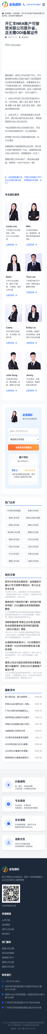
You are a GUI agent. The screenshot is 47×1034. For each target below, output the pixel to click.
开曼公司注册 (33, 554)
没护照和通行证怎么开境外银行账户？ (13, 180)
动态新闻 (16, 13)
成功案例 (6, 924)
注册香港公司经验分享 (15, 731)
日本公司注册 (33, 539)
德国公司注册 (14, 561)
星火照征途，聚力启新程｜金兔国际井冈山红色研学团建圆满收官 (18, 697)
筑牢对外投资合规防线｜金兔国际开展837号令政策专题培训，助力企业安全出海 (23, 585)
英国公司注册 (14, 539)
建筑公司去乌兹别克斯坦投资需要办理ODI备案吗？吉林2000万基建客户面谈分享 (23, 666)
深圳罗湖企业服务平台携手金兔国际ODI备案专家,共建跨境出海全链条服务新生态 (18, 717)
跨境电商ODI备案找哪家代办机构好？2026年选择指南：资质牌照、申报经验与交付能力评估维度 (18, 757)
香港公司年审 (14, 518)
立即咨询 (10, 244)
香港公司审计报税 (33, 518)
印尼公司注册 (14, 547)
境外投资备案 (8, 953)
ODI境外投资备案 (14, 510)
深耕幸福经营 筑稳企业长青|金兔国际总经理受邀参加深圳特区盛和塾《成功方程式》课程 (22, 626)
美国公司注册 (33, 532)
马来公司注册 (33, 547)
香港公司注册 (33, 510)
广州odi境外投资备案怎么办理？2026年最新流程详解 (18, 710)
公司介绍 (6, 920)
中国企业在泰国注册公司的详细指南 (18, 724)
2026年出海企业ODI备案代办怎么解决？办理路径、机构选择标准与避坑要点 (18, 744)
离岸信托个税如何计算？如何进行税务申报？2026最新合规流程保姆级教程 (23, 605)
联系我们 (6, 934)
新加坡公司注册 (14, 532)
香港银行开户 (8, 957)
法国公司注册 (33, 561)
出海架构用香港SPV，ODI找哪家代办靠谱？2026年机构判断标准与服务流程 (22, 646)
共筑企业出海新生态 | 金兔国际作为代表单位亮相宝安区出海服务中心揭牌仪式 (18, 704)
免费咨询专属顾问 (24, 447)
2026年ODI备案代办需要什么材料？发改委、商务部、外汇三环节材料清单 (18, 751)
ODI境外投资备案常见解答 (17, 737)
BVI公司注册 (14, 554)
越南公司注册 (33, 525)
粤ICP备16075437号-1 (27, 1029)
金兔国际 (8, 13)
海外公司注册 (8, 929)
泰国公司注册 (14, 525)
